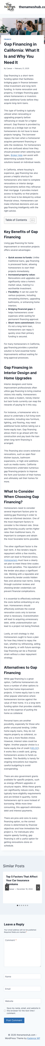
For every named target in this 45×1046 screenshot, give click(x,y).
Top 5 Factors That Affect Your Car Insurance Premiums (22, 880)
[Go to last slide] (7, 887)
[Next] (38, 887)
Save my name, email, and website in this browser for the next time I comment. (23, 1010)
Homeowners (10, 560)
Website (9, 1001)
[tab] (17, 905)
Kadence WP (33, 1038)
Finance (7, 39)
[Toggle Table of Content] (31, 220)
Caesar (9, 68)
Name (8, 976)
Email (7, 989)
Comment (11, 940)
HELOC (34, 748)
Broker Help (16, 155)
